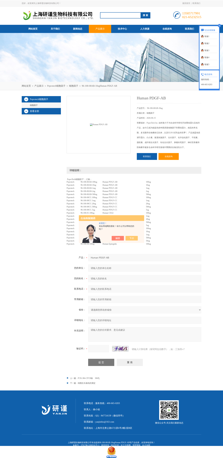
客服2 (206, 43)
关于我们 (55, 29)
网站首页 (33, 29)
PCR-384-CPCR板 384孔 (89, 378)
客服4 (206, 57)
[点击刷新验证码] (120, 348)
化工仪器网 (126, 445)
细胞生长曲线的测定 (87, 383)
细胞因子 (73, 86)
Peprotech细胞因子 (56, 86)
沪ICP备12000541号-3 (90, 445)
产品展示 (100, 29)
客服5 (206, 64)
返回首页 (186, 3)
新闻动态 (77, 29)
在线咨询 (167, 29)
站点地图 (146, 445)
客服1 (206, 36)
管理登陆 (136, 445)
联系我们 (196, 3)
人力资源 (144, 29)
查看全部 (34, 111)
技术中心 (122, 29)
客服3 (206, 50)
